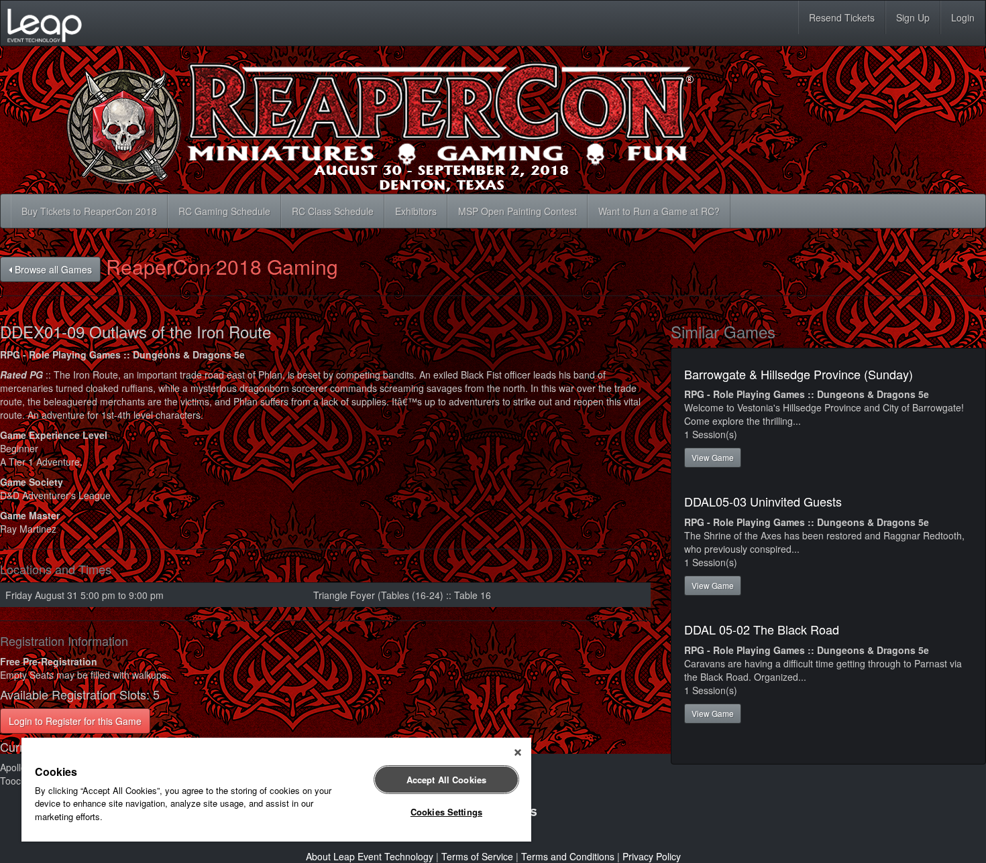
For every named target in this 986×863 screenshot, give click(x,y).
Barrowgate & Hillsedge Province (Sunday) (798, 374)
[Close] (518, 752)
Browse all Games (52, 269)
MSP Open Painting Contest (517, 211)
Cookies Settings (446, 811)
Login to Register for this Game (75, 721)
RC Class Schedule (333, 211)
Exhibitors (416, 211)
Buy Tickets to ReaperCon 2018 (89, 211)
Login (963, 17)
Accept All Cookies (446, 779)
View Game (713, 457)
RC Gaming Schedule (224, 211)
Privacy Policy (651, 856)
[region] (276, 790)
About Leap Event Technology (369, 856)
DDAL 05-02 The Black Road (761, 629)
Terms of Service (477, 856)
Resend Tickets (842, 17)
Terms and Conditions (567, 856)
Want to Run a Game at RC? (659, 211)
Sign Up (913, 17)
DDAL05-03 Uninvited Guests (763, 501)
